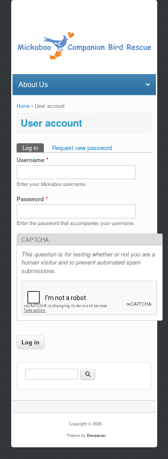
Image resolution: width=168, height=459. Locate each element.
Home (23, 105)
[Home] (84, 57)
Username (32, 159)
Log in (33, 147)
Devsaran (96, 435)
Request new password (82, 147)
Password (32, 198)
